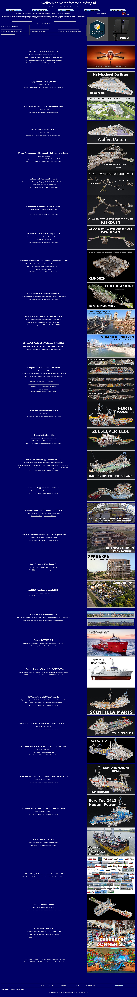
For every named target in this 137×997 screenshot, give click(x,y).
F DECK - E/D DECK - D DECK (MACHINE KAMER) (43, 391)
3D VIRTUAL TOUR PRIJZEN (85, 985)
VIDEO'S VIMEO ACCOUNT (43, 23)
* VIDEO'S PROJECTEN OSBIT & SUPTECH (68, 29)
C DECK (41, 389)
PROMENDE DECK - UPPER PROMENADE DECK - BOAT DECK (44, 384)
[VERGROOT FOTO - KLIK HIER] (111, 400)
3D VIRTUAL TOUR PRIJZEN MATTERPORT (65, 21)
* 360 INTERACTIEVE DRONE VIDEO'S (39, 29)
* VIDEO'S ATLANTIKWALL (8, 34)
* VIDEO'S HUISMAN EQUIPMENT (38, 31)
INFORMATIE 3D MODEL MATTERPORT (22, 21)
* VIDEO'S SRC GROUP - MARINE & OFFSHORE (69, 31)
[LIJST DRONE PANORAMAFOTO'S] (111, 617)
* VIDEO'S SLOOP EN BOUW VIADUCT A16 (11, 29)
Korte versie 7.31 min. (36, 516)
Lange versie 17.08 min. (50, 516)
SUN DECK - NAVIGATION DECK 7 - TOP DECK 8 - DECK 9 (43, 381)
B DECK (46, 389)
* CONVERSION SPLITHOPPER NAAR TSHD (11, 31)
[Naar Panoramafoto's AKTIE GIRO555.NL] (40, 11)
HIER (27, 57)
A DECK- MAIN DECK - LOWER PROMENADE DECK (43, 386)
